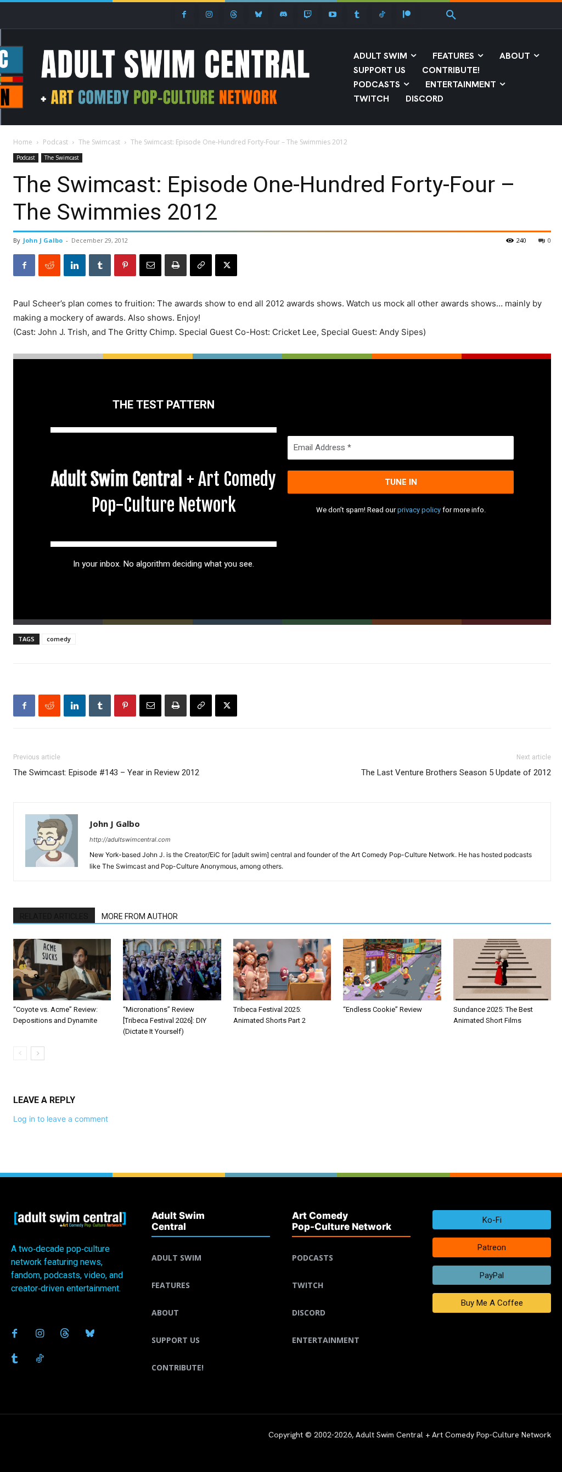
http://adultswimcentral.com (130, 839)
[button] (451, 15)
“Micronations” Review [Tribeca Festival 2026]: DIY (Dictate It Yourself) (164, 1020)
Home (22, 142)
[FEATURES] (210, 1272)
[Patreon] (406, 14)
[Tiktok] (381, 14)
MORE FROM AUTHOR (140, 916)
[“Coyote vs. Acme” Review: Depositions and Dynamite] (62, 969)
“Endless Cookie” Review (382, 1009)
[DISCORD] (351, 1300)
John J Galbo (43, 240)
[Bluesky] (258, 14)
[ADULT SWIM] (210, 1245)
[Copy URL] (201, 265)
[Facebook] (184, 14)
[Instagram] (208, 14)
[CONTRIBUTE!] (210, 1354)
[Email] (150, 265)
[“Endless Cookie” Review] (392, 969)
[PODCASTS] (351, 1245)
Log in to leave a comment (60, 1118)
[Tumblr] (357, 14)
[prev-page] (20, 1053)
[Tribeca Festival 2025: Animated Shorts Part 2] (282, 969)
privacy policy (419, 510)
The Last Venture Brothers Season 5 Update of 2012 (456, 772)
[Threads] (233, 14)
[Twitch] (307, 14)
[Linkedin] (75, 265)
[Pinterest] (125, 265)
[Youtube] (332, 14)
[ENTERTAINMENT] (351, 1327)
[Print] (176, 265)
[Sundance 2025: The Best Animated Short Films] (502, 969)
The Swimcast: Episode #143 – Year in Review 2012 (106, 772)
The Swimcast (99, 142)
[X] (226, 265)
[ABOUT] (210, 1300)
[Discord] (283, 14)
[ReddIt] (49, 265)
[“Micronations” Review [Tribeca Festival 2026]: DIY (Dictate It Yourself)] (172, 969)
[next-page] (37, 1053)
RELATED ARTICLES (54, 916)
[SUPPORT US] (210, 1327)
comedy (59, 639)
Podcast (55, 142)
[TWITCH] (351, 1272)
